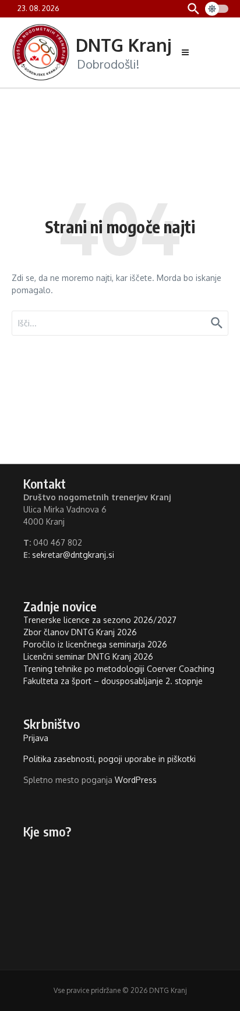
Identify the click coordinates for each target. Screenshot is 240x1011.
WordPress (136, 780)
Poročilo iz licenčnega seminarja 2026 (95, 644)
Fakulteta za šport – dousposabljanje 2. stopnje (113, 681)
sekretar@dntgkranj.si (73, 555)
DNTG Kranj (123, 45)
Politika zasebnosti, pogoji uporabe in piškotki (109, 759)
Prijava (35, 738)
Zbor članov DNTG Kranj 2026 (80, 632)
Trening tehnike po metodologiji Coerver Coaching (118, 669)
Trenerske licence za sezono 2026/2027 (100, 620)
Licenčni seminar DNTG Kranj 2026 (88, 656)
